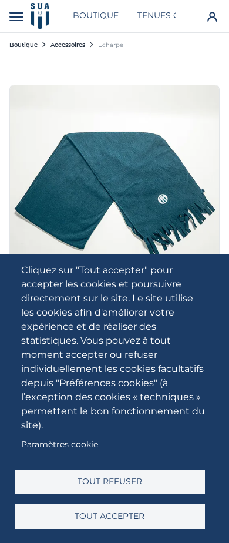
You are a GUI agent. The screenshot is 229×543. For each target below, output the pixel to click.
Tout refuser (110, 481)
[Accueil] (40, 16)
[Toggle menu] (16, 16)
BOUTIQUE (96, 15)
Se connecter (212, 16)
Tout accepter (109, 516)
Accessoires (67, 45)
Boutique (23, 45)
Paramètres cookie (59, 444)
